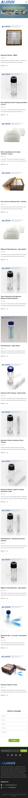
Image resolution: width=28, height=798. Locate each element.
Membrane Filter (14, 12)
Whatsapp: (9, 787)
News (9, 12)
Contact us (4, 782)
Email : (10, 785)
